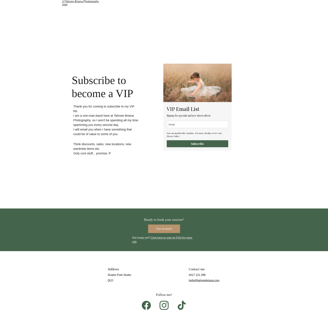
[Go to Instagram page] (164, 305)
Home (110, 19)
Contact (174, 19)
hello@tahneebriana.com (204, 280)
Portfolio (154, 19)
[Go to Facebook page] (146, 305)
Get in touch (164, 228)
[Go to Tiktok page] (181, 305)
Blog (218, 19)
